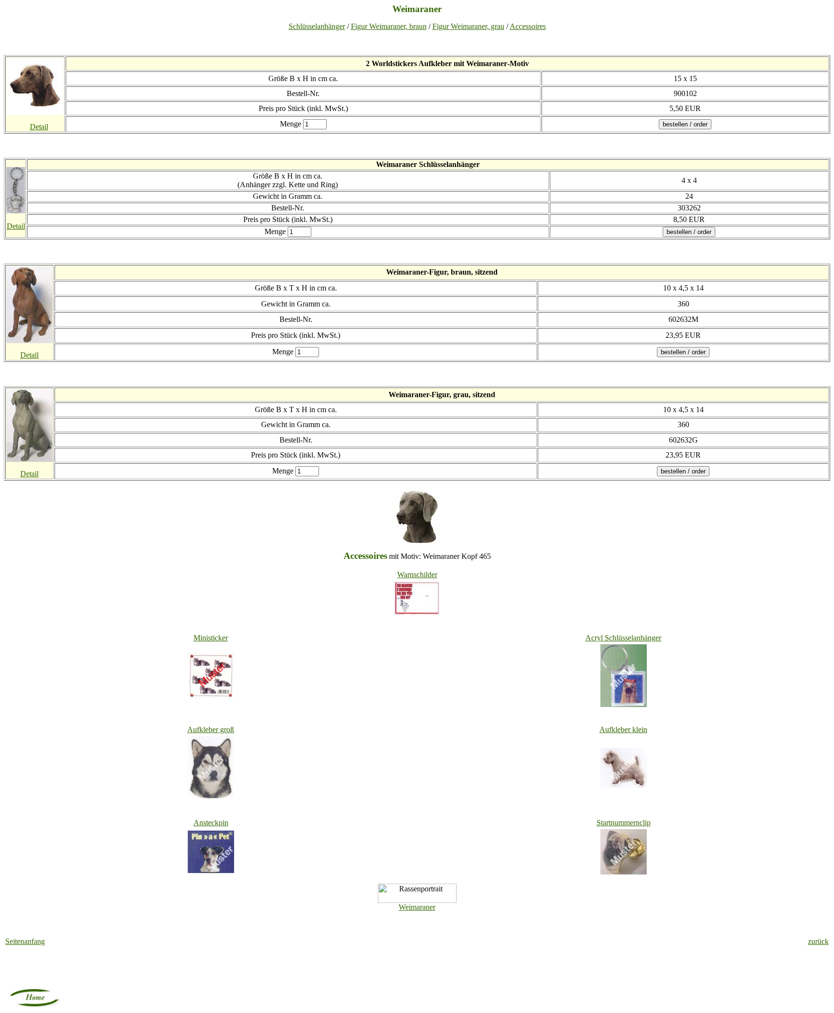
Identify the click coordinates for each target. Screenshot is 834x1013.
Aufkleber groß (210, 729)
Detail (39, 127)
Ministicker (211, 638)
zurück (818, 941)
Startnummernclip (624, 823)
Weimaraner (417, 907)
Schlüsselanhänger (317, 26)
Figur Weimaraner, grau (468, 26)
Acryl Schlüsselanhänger (623, 638)
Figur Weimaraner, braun (389, 26)
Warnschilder (417, 574)
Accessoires (528, 26)
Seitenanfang (25, 941)
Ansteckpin (211, 823)
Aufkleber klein (623, 729)
